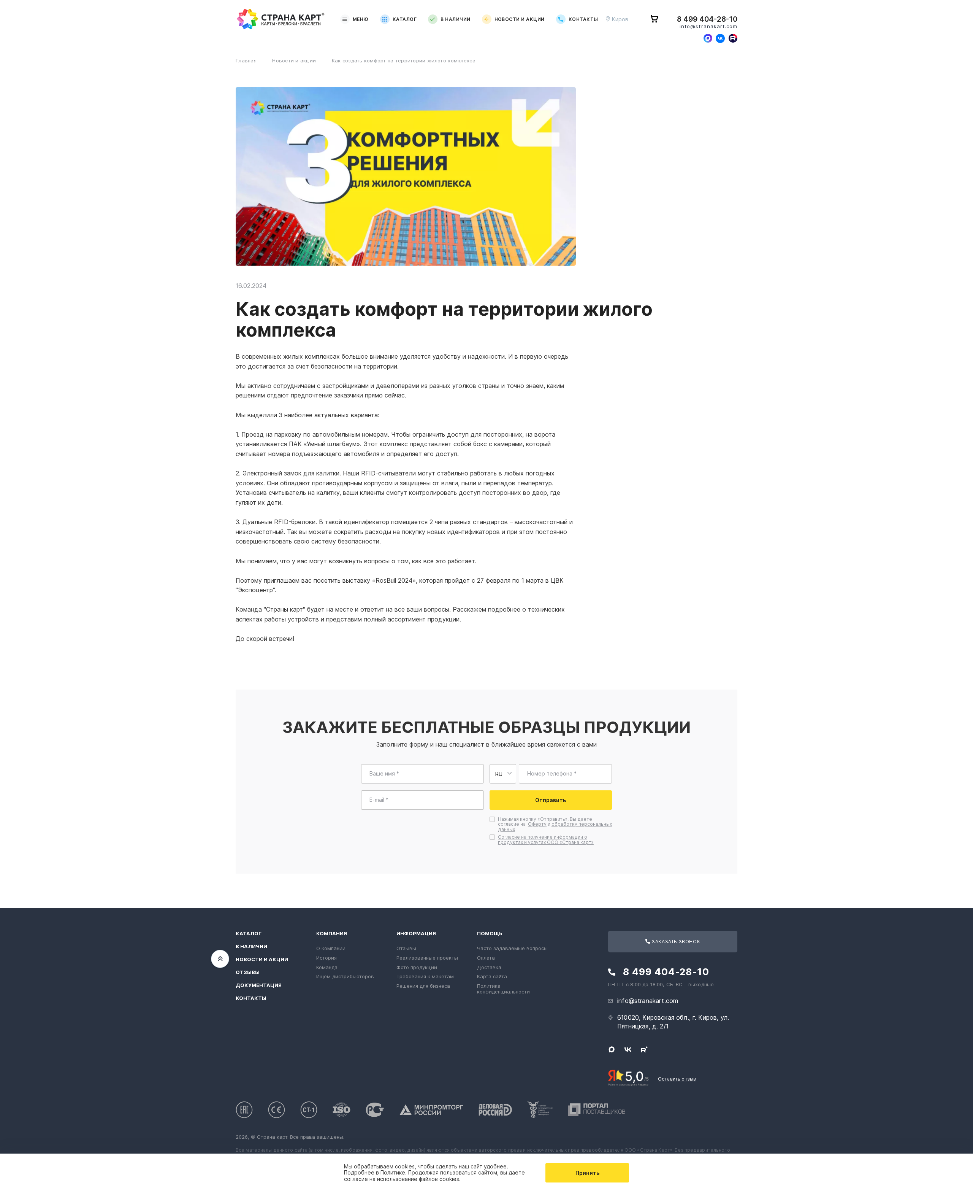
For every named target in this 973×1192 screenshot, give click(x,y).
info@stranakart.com (708, 26)
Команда (327, 967)
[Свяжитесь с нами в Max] (707, 38)
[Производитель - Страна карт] (281, 19)
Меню (361, 19)
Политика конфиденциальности (503, 989)
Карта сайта (492, 976)
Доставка (489, 967)
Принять (587, 1173)
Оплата (486, 958)
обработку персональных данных (555, 826)
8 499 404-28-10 (707, 19)
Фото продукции (416, 967)
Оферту (537, 824)
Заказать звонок (675, 941)
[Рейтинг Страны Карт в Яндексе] (628, 1077)
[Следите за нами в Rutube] (732, 38)
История (326, 958)
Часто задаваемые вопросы (512, 948)
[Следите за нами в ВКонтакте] (720, 38)
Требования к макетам (425, 976)
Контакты (583, 19)
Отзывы (248, 972)
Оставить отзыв (677, 1079)
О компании (330, 948)
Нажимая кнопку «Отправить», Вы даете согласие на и (555, 824)
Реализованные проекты (427, 958)
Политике (392, 1172)
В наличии (455, 19)
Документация (259, 985)
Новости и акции (519, 19)
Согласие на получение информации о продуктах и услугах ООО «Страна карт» (546, 839)
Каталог (405, 19)
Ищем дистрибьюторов (345, 976)
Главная (247, 60)
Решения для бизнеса (423, 986)
